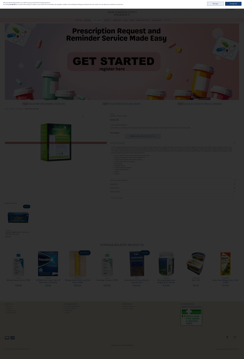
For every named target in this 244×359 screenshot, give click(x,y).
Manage (215, 4)
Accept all (233, 4)
